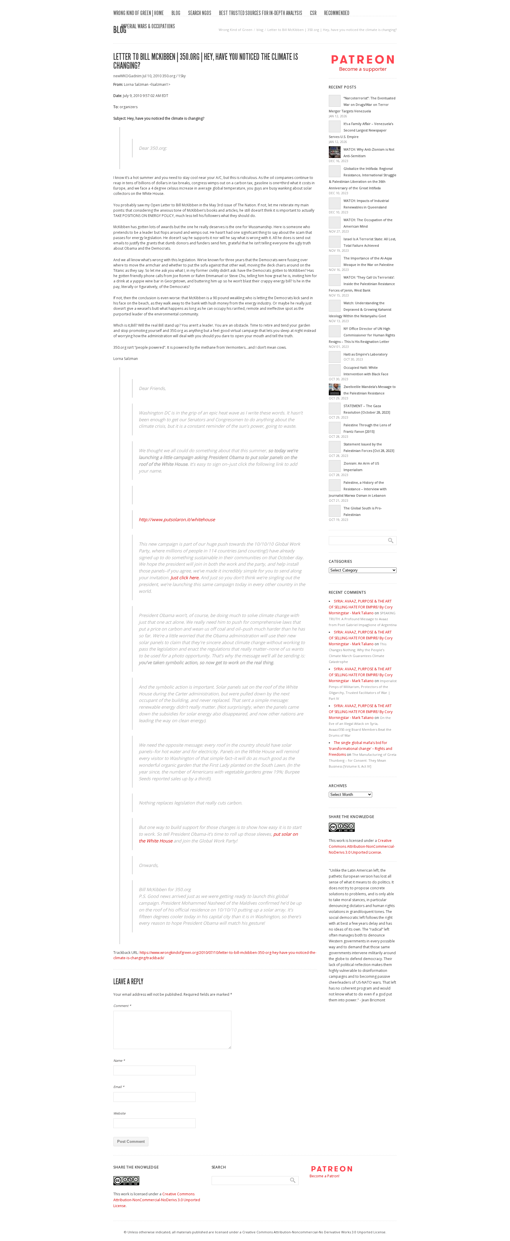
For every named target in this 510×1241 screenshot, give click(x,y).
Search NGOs (199, 13)
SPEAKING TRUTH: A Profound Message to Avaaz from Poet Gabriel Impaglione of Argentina (363, 619)
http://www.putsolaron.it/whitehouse (177, 519)
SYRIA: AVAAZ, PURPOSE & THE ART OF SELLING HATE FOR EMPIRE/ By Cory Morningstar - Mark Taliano (361, 607)
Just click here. (185, 577)
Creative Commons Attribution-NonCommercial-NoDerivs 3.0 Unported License (362, 846)
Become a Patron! (324, 1176)
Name (119, 1060)
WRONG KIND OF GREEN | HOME (138, 13)
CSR (313, 13)
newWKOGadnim (127, 75)
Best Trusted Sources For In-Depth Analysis (260, 13)
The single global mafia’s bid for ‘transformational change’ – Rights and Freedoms (360, 748)
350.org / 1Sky (174, 75)
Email (118, 1086)
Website (119, 1113)
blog (175, 13)
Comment (122, 1005)
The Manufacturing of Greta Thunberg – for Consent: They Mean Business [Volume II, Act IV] (362, 760)
